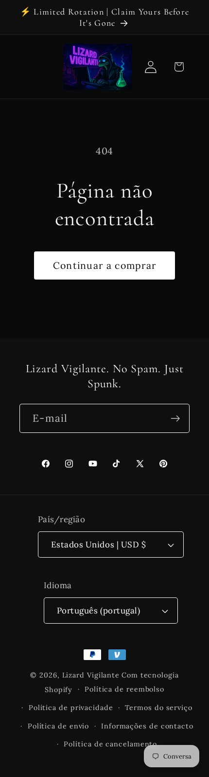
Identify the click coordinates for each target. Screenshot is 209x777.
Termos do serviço (158, 707)
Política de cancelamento (110, 744)
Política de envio (58, 726)
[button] (178, 67)
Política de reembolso (124, 689)
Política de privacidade (71, 707)
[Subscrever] (175, 418)
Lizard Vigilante (91, 675)
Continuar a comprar (105, 265)
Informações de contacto (147, 726)
